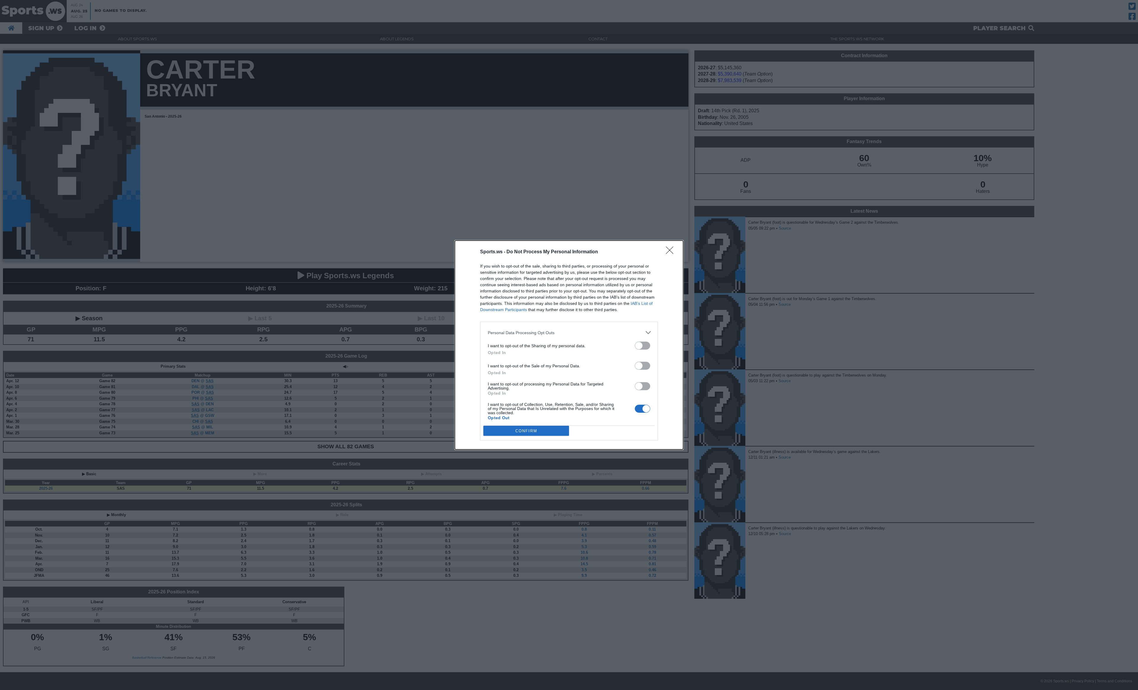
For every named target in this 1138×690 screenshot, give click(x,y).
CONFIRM (526, 431)
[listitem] (569, 332)
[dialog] (569, 345)
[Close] (671, 252)
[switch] (642, 346)
